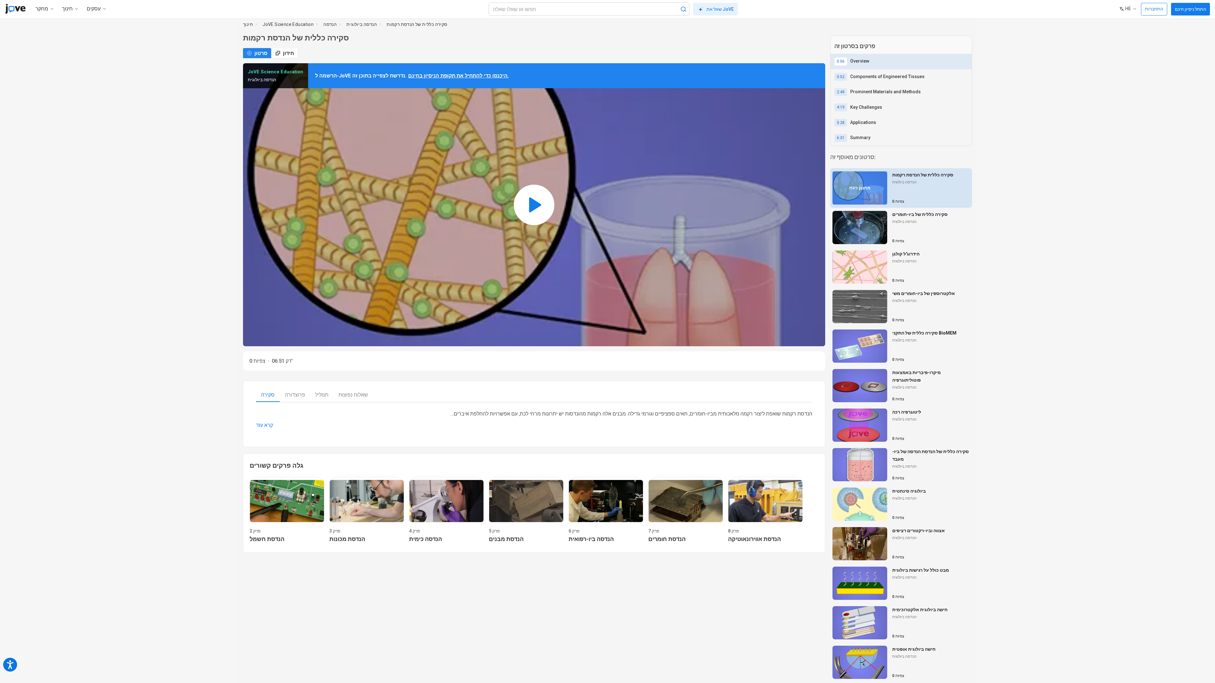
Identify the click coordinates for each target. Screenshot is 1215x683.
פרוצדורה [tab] (295, 395)
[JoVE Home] (15, 9)
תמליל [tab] (321, 395)
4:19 (840, 107)
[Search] (683, 9)
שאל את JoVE (720, 9)
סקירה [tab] (268, 395)
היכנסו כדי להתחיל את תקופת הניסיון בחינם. (458, 76)
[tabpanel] (534, 419)
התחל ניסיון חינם (1190, 9)
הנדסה (330, 24)
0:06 (840, 61)
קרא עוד (264, 425)
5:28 (840, 122)
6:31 (840, 138)
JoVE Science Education (288, 24)
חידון (288, 53)
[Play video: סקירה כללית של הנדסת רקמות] (534, 204)
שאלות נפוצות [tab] (353, 395)
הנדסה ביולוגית (361, 24)
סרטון (260, 53)
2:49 (840, 92)
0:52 (840, 77)
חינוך (248, 24)
